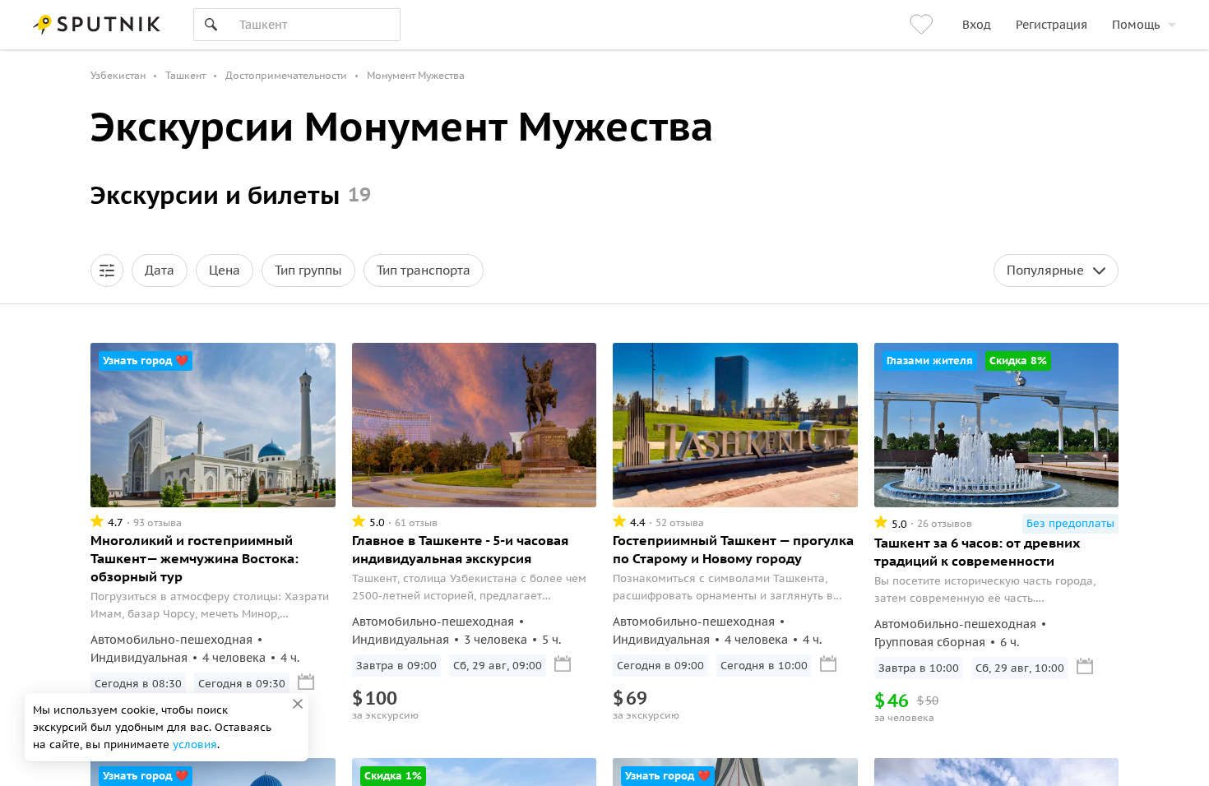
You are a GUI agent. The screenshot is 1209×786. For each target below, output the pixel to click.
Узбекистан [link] (118, 75)
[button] (106, 270)
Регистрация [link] (1051, 24)
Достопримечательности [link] (286, 75)
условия (195, 744)
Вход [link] (976, 24)
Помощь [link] (1136, 24)
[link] (924, 24)
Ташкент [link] (185, 75)
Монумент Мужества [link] (416, 75)
